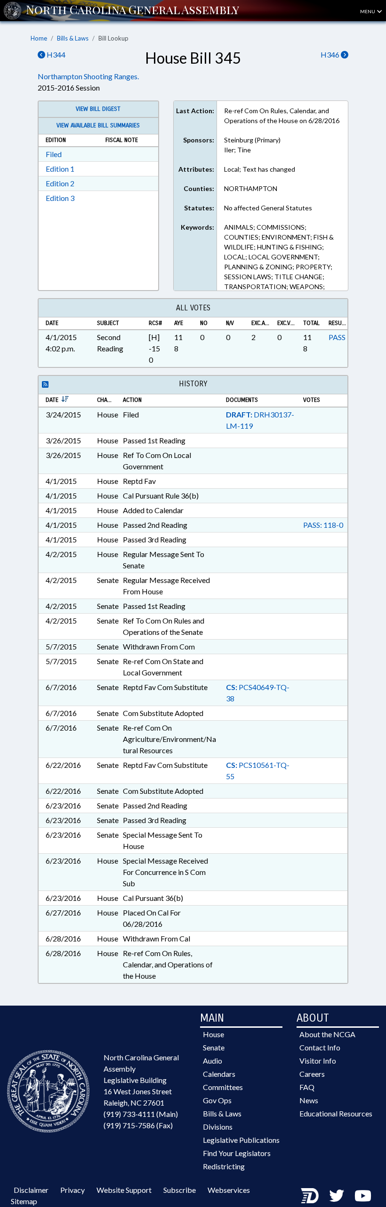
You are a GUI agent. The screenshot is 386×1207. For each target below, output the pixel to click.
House (213, 1034)
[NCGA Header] (132, 10)
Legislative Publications (241, 1139)
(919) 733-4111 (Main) (141, 1113)
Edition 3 (60, 197)
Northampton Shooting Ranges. (88, 76)
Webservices (229, 1189)
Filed (54, 154)
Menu (368, 11)
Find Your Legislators (237, 1153)
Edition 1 (60, 168)
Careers (312, 1073)
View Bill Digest (98, 109)
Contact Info (319, 1047)
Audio (212, 1060)
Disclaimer (31, 1189)
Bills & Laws (72, 38)
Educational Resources (335, 1113)
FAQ (306, 1086)
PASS (337, 337)
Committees (223, 1086)
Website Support (124, 1189)
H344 (55, 54)
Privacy (72, 1189)
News (308, 1100)
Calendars (219, 1073)
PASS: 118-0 (323, 524)
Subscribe (179, 1189)
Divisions (218, 1126)
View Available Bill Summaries (98, 125)
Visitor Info (317, 1060)
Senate (214, 1047)
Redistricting (224, 1166)
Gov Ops (217, 1100)
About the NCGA (327, 1034)
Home (39, 38)
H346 (331, 54)
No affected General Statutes (268, 208)
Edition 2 (60, 183)
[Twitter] (336, 1195)
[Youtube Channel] (363, 1195)
